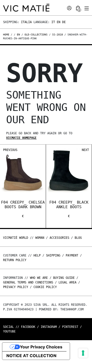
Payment (72, 255)
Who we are (39, 278)
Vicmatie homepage (21, 138)
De (64, 22)
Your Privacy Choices (41, 346)
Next (85, 150)
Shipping (53, 255)
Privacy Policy (15, 287)
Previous (10, 150)
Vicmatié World (15, 238)
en (18, 34)
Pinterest (70, 327)
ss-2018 (57, 34)
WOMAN (39, 238)
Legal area (67, 282)
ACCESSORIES (59, 238)
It (53, 22)
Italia (26, 22)
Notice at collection (31, 355)
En (58, 22)
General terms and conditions (28, 282)
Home (7, 34)
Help (37, 255)
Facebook (28, 327)
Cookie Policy (45, 287)
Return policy (14, 260)
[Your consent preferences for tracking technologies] (83, 353)
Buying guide (64, 278)
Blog (78, 238)
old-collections (36, 34)
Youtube (9, 331)
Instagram (49, 327)
